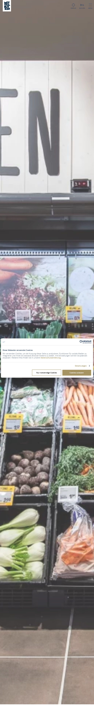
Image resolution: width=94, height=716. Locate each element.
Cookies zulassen (77, 372)
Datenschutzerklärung (51, 357)
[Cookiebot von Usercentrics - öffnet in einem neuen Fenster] (81, 342)
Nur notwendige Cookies (46, 372)
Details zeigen (81, 366)
